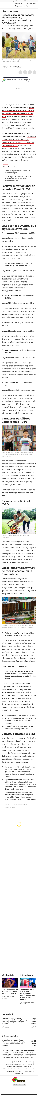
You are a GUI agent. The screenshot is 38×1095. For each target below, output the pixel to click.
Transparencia (27, 1071)
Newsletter (29, 1062)
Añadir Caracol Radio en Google (17, 80)
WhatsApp (34, 72)
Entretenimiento (10, 11)
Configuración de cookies (13, 1071)
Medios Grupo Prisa (19, 1084)
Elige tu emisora (30, 6)
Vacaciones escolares (20, 804)
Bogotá (7, 804)
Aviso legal (27, 1066)
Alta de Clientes (27, 1064)
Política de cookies (29, 1069)
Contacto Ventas (19, 1062)
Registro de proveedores (14, 1066)
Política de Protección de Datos (12, 1069)
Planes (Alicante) (10, 808)
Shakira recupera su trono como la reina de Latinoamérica (10, 992)
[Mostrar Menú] (2, 5)
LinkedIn (30, 72)
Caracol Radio (9, 5)
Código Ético (19, 1074)
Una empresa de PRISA (19, 1080)
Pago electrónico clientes (13, 1064)
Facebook (20, 72)
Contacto (8, 1062)
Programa (18, 6)
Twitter (25, 72)
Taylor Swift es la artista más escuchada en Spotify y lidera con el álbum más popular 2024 (27, 994)
